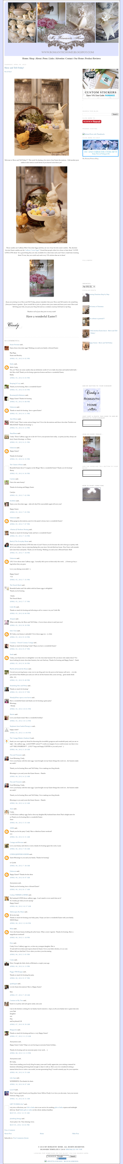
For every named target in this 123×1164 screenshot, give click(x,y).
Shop (31, 58)
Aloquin (12, 619)
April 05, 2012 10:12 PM (20, 721)
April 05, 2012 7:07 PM (20, 524)
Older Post (75, 1133)
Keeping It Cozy (15, 383)
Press (45, 58)
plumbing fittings (15, 1118)
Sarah (11, 654)
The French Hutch (16, 585)
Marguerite (13, 1030)
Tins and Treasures (16, 755)
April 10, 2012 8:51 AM (20, 1099)
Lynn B (12, 1090)
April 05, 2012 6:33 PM (20, 459)
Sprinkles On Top (74, 1149)
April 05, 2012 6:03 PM (20, 378)
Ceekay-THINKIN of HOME (19, 895)
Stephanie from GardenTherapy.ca (21, 726)
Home (25, 58)
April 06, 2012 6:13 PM (20, 966)
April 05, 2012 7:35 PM (20, 580)
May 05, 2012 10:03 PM (20, 1125)
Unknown (13, 407)
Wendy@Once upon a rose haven (20, 697)
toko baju (13, 1078)
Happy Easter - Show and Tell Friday (100, 343)
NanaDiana (13, 433)
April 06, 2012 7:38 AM (20, 866)
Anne (11, 809)
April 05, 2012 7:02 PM (20, 495)
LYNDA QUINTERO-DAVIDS (19, 854)
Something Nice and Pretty (18, 686)
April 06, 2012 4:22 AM (20, 776)
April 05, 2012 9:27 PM (20, 649)
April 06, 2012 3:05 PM (20, 954)
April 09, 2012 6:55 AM (20, 1072)
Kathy (12, 364)
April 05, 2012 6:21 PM (20, 442)
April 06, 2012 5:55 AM (20, 823)
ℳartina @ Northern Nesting (19, 529)
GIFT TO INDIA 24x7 (17, 1104)
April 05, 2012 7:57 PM (20, 601)
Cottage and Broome (16, 842)
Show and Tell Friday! (14, 68)
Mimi (11, 929)
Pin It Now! (8, 72)
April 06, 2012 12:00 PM (20, 923)
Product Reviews (93, 58)
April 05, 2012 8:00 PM (20, 613)
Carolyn (12, 479)
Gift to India (31, 1107)
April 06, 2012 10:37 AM (20, 906)
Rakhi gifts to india (25, 1110)
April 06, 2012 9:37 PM (20, 978)
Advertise (59, 58)
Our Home (79, 58)
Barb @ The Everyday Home (19, 541)
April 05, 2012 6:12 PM (20, 428)
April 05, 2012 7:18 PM (20, 553)
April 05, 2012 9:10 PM (20, 637)
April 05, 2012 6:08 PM (20, 402)
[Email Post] (4, 332)
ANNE (12, 828)
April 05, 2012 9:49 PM (20, 680)
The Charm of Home (16, 464)
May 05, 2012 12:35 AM (20, 1113)
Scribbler (13, 501)
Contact (69, 58)
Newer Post (8, 1133)
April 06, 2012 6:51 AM (20, 837)
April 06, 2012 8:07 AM (20, 877)
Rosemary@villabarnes (17, 395)
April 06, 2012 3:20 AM (20, 749)
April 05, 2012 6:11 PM (20, 413)
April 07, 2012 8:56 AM (20, 1024)
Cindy (12, 960)
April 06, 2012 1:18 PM (20, 937)
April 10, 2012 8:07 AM (20, 1084)
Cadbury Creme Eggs (32, 250)
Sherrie (12, 714)
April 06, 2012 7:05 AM (20, 849)
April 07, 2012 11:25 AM (20, 1036)
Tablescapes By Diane (17, 912)
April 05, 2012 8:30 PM (20, 625)
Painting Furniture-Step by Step (99, 294)
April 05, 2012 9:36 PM (20, 663)
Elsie (11, 943)
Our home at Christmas (96, 306)
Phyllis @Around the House (19, 669)
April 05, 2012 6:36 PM (20, 473)
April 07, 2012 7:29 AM (20, 995)
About (38, 58)
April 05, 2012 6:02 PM (20, 358)
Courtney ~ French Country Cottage (21, 643)
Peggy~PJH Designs (16, 972)
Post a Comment (9, 1130)
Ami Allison (14, 419)
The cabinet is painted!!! (97, 318)
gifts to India (58, 1107)
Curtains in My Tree (16, 1000)
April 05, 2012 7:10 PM (20, 536)
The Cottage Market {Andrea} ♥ (20, 738)
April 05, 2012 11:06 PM (20, 733)
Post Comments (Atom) (20, 1138)
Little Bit (13, 607)
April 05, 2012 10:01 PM (20, 709)
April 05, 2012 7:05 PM (20, 512)
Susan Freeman (15, 344)
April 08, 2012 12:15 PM (20, 1053)
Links (51, 58)
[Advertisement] (101, 177)
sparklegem (13, 984)
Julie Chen (13, 631)
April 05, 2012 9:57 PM (20, 692)
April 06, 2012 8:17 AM (20, 889)
